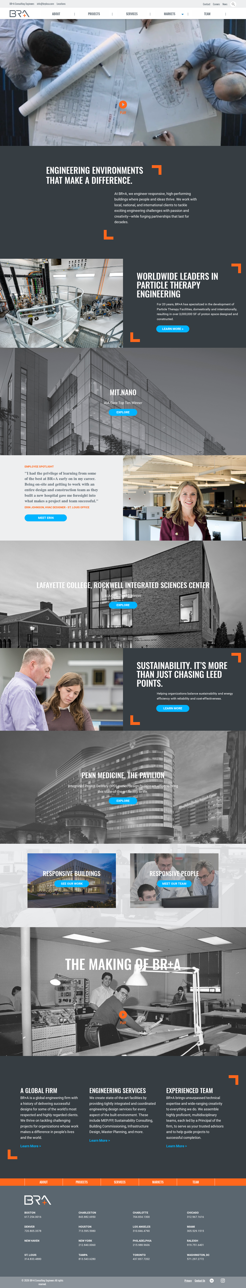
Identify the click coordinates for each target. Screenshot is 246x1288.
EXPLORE (123, 412)
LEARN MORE (172, 708)
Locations (61, 4)
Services (132, 14)
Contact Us (200, 1280)
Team (207, 14)
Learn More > (172, 329)
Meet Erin (46, 518)
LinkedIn (212, 1281)
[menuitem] (23, 13)
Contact (206, 4)
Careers (216, 4)
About (56, 14)
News (225, 4)
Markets (169, 14)
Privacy (188, 1280)
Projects (94, 14)
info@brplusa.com (45, 4)
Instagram (223, 1281)
